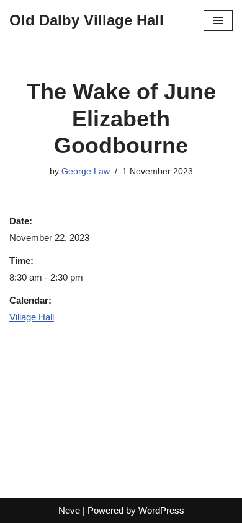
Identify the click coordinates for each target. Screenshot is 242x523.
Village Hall (31, 317)
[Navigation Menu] (218, 20)
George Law (85, 171)
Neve (69, 510)
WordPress (161, 510)
